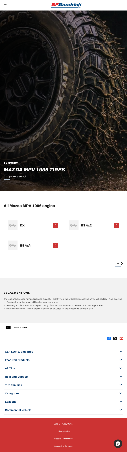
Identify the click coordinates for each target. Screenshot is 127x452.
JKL (117, 263)
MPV (16, 328)
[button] (118, 443)
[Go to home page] (66, 5)
